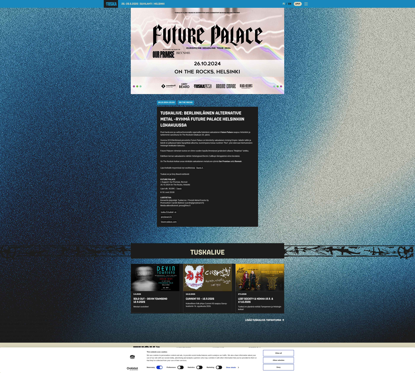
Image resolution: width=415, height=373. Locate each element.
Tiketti (179, 188)
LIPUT (297, 4)
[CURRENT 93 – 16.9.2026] (207, 288)
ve (175, 212)
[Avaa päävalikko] (306, 4)
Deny (278, 367)
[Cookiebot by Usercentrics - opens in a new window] (132, 368)
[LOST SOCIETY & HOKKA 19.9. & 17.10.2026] (259, 288)
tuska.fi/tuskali (167, 212)
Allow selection (278, 360)
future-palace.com (169, 222)
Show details (231, 367)
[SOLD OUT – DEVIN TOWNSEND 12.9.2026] (155, 288)
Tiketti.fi (199, 168)
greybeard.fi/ (166, 217)
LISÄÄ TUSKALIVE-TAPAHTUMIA (263, 320)
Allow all (278, 353)
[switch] (180, 367)
